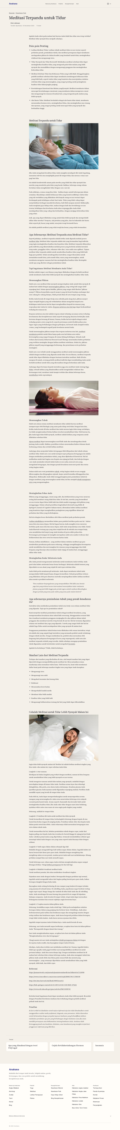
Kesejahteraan (69, 3)
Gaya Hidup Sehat (57, 1095)
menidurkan (33, 375)
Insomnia (99, 1045)
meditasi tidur (34, 241)
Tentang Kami (97, 1088)
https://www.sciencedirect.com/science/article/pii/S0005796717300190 (54, 976)
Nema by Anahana (50, 3)
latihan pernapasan (54, 865)
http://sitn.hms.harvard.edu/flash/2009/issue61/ (46, 981)
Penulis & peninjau (99, 1091)
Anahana (13, 4)
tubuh (57, 471)
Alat (77, 3)
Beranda (11, 13)
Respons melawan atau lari (62, 307)
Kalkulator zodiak (77, 1101)
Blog (10, 1105)
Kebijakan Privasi (98, 1098)
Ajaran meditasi (34, 441)
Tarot (10, 1098)
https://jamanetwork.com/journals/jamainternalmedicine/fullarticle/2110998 (56, 972)
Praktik (61, 3)
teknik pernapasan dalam (68, 940)
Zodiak (11, 1095)
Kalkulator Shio (77, 1104)
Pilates (32, 1098)
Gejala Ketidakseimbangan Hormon (68, 1045)
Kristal (11, 1102)
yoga (63, 367)
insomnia (71, 644)
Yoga (31, 1088)
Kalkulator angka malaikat (80, 1088)
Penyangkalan (97, 1105)
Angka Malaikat (14, 1088)
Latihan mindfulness (36, 521)
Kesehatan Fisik (21, 13)
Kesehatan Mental (57, 1088)
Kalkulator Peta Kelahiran (80, 1097)
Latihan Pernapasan (36, 1095)
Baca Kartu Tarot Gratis (79, 1108)
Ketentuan (96, 1102)
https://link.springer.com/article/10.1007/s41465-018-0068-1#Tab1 (53, 985)
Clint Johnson (15, 23)
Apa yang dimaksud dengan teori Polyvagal (23, 1046)
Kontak (95, 1095)
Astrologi (12, 1091)
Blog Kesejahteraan (57, 1098)
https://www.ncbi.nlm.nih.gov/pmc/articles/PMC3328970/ (50, 989)
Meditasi (33, 1091)
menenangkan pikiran (57, 287)
